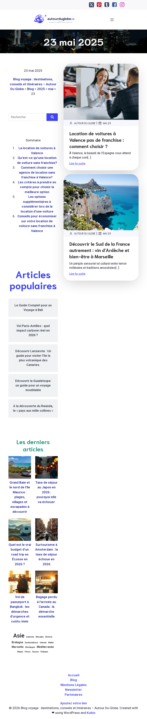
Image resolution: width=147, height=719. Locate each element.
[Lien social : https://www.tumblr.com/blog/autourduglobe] (107, 5)
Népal (20, 652)
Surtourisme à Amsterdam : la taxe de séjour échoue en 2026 (46, 554)
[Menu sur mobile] (112, 19)
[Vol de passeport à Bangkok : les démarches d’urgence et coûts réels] (19, 583)
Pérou (27, 652)
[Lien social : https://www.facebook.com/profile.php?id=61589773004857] (114, 5)
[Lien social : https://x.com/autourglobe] (91, 5)
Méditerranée (45, 646)
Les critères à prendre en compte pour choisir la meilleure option (37, 187)
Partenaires (73, 694)
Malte (51, 642)
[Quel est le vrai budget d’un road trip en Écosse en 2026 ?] (19, 530)
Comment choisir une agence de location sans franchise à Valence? (37, 172)
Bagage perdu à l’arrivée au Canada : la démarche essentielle (46, 606)
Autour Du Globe (85, 123)
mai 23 (107, 123)
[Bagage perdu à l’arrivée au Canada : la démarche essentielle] (46, 583)
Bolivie (48, 637)
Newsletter (73, 690)
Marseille (18, 646)
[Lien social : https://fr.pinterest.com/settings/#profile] (99, 5)
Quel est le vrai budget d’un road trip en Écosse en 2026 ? (20, 554)
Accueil (73, 675)
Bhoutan (40, 637)
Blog (73, 680)
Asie (18, 635)
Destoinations (31, 642)
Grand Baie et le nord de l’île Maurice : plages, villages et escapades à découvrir (19, 497)
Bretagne (17, 642)
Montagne (30, 647)
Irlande (43, 642)
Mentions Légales (73, 685)
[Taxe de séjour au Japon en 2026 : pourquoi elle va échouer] (46, 468)
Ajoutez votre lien (73, 703)
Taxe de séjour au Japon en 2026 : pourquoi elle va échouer (46, 492)
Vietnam (44, 652)
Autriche (30, 637)
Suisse (35, 652)
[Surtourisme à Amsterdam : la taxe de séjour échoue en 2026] (46, 530)
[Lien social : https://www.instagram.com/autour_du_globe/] (122, 5)
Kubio (91, 713)
